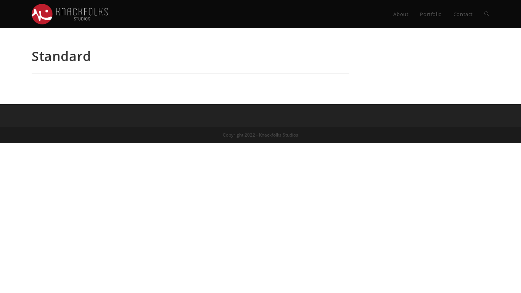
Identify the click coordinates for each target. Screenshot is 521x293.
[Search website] (487, 14)
